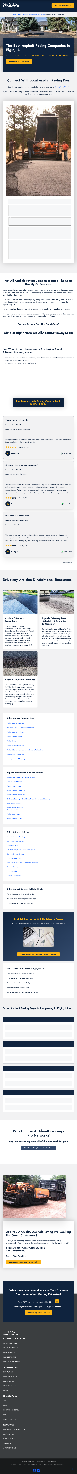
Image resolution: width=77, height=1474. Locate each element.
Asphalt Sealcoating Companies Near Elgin (21, 894)
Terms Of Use (22, 1465)
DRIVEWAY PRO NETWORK (11, 1362)
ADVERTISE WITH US (9, 1448)
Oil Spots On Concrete (14, 875)
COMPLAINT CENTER (9, 1386)
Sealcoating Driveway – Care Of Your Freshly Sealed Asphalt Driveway (28, 799)
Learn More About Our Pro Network (23, 1262)
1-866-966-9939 (61, 87)
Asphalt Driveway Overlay (14, 818)
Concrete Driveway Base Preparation (18, 837)
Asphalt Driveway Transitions (15, 723)
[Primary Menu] (35, 5)
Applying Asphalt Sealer (14, 786)
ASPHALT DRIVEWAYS (10, 1343)
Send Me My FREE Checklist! (39, 1312)
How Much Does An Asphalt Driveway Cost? (20, 728)
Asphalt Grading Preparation (15, 746)
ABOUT (5, 1401)
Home (14, 15)
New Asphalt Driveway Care (15, 754)
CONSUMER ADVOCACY (11, 1410)
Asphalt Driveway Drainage (15, 737)
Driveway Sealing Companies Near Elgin (20, 903)
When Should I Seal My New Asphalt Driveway (21, 777)
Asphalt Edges (11, 741)
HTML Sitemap (48, 1465)
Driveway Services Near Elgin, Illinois (34, 15)
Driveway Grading (12, 845)
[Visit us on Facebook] (38, 1470)
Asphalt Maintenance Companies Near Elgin (21, 899)
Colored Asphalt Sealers (14, 782)
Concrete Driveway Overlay (15, 841)
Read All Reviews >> (68, 563)
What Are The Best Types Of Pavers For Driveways (22, 863)
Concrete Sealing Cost (14, 858)
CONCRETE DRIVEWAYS (10, 1348)
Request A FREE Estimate (19, 61)
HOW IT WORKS (8, 1372)
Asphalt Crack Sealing (13, 814)
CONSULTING (7, 1443)
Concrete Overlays (12, 867)
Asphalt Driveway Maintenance (16, 795)
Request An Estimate (63, 5)
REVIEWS (6, 1390)
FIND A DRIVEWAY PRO (10, 1434)
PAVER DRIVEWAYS (9, 1352)
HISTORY (5, 1405)
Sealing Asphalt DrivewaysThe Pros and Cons (15, 809)
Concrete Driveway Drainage (15, 854)
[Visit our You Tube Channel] (33, 1470)
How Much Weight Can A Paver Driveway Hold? (21, 850)
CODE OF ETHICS (8, 1381)
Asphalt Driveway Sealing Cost (16, 790)
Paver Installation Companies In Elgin (19, 983)
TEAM (4, 1415)
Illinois (19, 15)
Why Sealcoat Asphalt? (14, 803)
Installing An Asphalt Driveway (16, 759)
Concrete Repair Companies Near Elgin (20, 978)
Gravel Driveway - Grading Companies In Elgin (22, 992)
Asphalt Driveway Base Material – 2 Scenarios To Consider (25, 750)
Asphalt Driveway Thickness (15, 732)
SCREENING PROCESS (10, 1377)
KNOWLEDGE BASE (9, 1439)
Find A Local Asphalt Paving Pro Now (38, 1148)
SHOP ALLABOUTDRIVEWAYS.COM (14, 1429)
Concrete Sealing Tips (13, 871)
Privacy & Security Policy (34, 1465)
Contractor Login (59, 1465)
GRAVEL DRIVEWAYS (9, 1357)
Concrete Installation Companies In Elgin (20, 974)
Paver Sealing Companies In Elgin (18, 987)
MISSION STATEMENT (10, 1419)
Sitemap (13, 1465)
